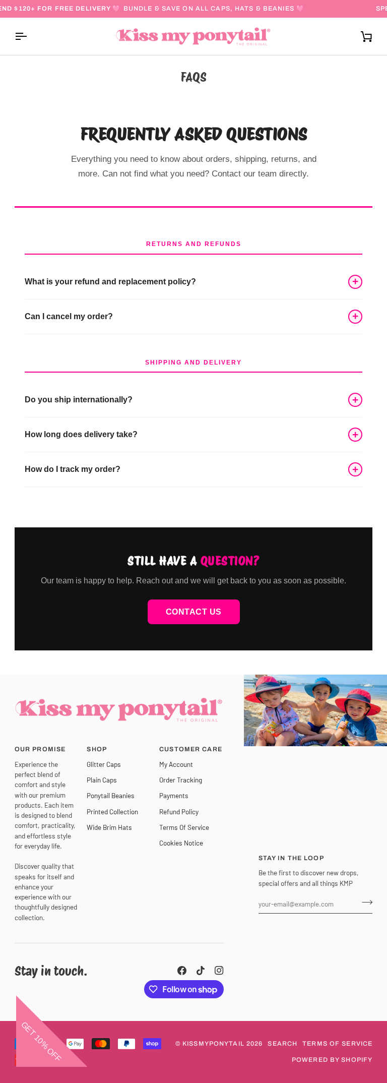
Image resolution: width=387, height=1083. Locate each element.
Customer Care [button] (190, 749)
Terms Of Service (184, 827)
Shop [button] (97, 749)
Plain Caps (102, 779)
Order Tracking (180, 779)
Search (282, 1043)
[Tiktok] (201, 970)
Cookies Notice (181, 842)
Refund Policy (179, 811)
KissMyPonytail (213, 1043)
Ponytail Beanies (111, 795)
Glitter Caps (104, 764)
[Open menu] (30, 36)
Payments (173, 795)
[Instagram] (219, 970)
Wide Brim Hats (109, 827)
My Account (176, 764)
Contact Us (194, 612)
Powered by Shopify (332, 1059)
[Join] (364, 902)
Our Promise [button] (40, 749)
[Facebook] (181, 970)
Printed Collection (112, 811)
